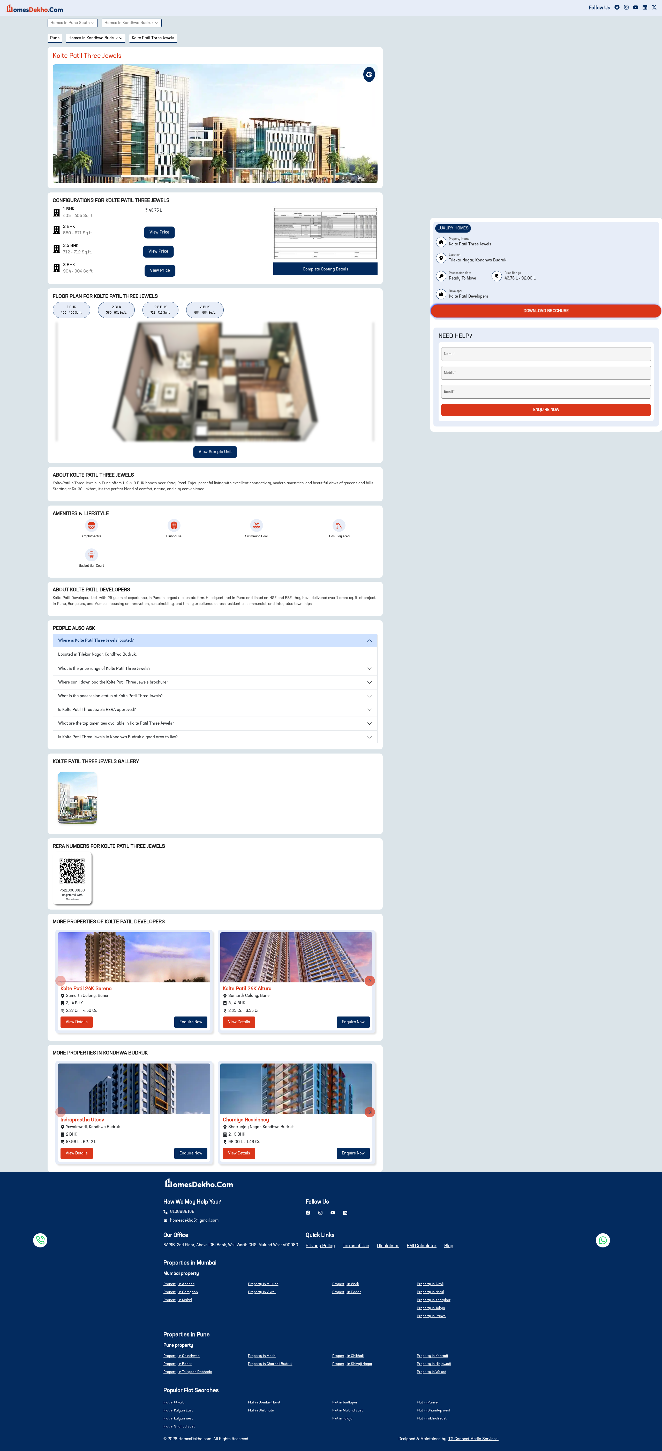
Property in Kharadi (432, 1356)
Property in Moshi (262, 1356)
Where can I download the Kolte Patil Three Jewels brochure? (113, 682)
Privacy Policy (320, 1246)
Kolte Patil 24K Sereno (86, 988)
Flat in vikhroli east (432, 1418)
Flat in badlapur (344, 1402)
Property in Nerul (430, 1292)
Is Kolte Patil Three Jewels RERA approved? (97, 710)
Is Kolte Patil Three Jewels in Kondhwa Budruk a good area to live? (118, 737)
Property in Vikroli (262, 1292)
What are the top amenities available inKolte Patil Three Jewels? (116, 723)
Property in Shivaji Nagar (352, 1364)
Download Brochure (546, 311)
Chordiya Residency (246, 1120)
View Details (77, 1022)
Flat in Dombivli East (264, 1402)
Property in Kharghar (433, 1300)
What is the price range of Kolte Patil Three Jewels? (104, 669)
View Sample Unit (215, 452)
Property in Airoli (430, 1284)
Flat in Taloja (342, 1418)
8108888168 (182, 1212)
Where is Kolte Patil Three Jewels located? (96, 641)
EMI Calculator (422, 1246)
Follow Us (599, 8)
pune (54, 38)
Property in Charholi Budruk (270, 1364)
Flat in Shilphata (261, 1410)
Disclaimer (388, 1246)
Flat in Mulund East (347, 1410)
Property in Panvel (431, 1316)
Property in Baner (177, 1364)
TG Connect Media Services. (473, 1439)
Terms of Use (356, 1246)
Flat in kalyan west (178, 1418)
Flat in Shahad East (179, 1426)
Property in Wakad (431, 1372)
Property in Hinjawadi (434, 1364)
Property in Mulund (263, 1284)
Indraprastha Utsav (82, 1120)
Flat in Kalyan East (178, 1410)
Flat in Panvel (427, 1402)
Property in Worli (345, 1284)
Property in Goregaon (180, 1292)
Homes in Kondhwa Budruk (129, 23)
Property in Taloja (431, 1308)
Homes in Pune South (70, 23)
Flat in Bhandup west (433, 1410)
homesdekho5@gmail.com (194, 1221)
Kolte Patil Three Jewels (153, 38)
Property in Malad (177, 1300)
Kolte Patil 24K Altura (247, 988)
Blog (448, 1246)
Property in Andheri (178, 1284)
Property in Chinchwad (181, 1356)
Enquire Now (190, 1022)
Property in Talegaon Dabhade (187, 1372)
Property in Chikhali (348, 1356)
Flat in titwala (174, 1402)
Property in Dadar (346, 1292)
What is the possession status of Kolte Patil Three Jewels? (110, 696)
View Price (159, 232)
